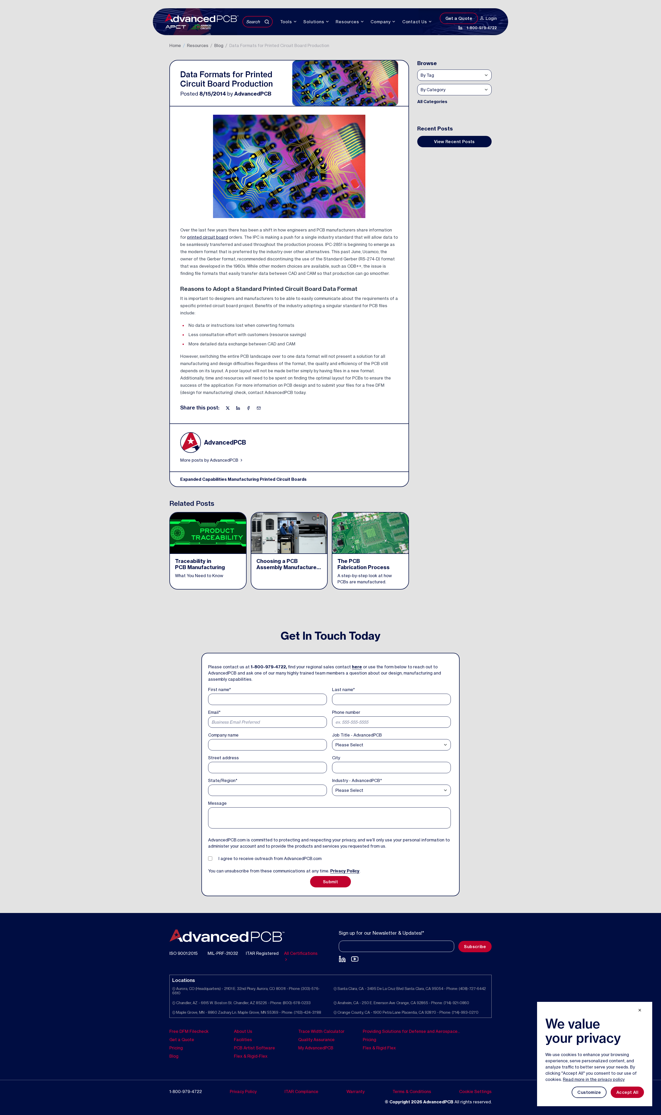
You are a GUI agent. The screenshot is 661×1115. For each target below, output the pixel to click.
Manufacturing (243, 479)
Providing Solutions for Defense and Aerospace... (411, 1031)
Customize (589, 1092)
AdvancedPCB (252, 93)
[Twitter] (228, 408)
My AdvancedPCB (315, 1047)
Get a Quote (458, 18)
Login (491, 18)
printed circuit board (207, 237)
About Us (243, 1031)
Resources (197, 45)
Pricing (176, 1047)
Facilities (243, 1039)
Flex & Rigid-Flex (250, 1055)
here (357, 666)
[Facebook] (248, 408)
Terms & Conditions (411, 1091)
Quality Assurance (316, 1039)
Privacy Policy (344, 870)
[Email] (259, 408)
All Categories (432, 101)
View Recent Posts (454, 141)
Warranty (356, 1091)
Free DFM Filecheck (189, 1031)
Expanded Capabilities (203, 479)
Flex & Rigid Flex (379, 1047)
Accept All (627, 1092)
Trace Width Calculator (321, 1031)
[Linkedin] (238, 408)
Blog (218, 45)
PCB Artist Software (254, 1047)
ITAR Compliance (301, 1091)
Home (175, 45)
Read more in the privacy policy (594, 1079)
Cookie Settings (475, 1091)
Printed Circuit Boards (283, 479)
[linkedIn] (460, 28)
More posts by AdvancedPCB (209, 460)
